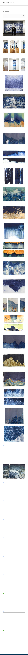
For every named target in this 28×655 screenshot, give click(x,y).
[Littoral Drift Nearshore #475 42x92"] (14, 276)
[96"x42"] (14, 608)
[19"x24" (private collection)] (14, 627)
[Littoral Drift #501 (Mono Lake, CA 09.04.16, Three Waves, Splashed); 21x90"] (14, 220)
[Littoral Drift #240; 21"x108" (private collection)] (14, 165)
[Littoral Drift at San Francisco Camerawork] (14, 54)
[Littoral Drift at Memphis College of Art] (14, 35)
